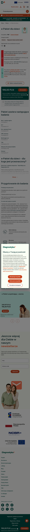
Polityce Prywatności (8, 268)
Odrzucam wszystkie (15, 281)
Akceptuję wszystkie (15, 276)
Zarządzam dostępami (15, 285)
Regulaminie (22, 266)
